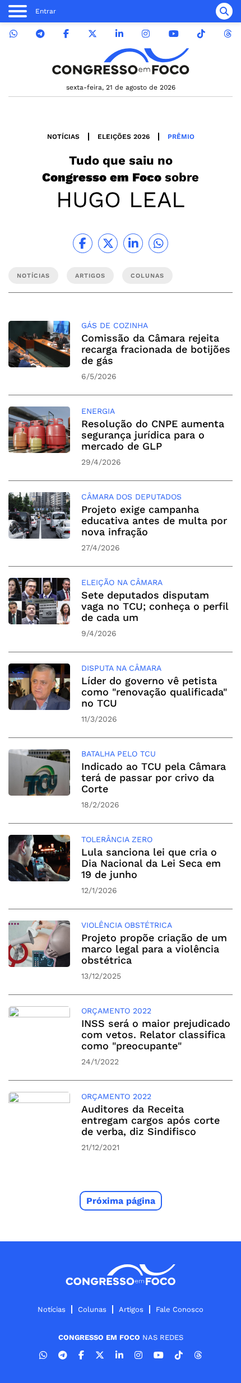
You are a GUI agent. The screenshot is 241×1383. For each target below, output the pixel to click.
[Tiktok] (201, 34)
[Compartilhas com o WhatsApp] (158, 243)
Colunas (92, 1309)
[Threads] (227, 34)
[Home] (120, 61)
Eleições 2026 (124, 137)
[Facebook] (66, 34)
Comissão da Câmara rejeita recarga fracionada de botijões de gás (155, 349)
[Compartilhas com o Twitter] (108, 243)
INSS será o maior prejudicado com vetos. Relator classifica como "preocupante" (155, 1034)
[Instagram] (146, 34)
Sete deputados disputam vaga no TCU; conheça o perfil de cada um (154, 606)
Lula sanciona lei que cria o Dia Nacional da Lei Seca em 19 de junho (151, 863)
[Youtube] (174, 34)
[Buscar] (224, 11)
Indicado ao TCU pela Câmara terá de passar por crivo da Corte (153, 777)
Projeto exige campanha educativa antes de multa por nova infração (154, 520)
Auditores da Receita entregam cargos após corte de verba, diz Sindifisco (150, 1120)
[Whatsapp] (13, 34)
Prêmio (181, 137)
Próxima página (120, 1200)
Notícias (63, 137)
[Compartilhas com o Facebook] (82, 243)
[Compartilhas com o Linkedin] (133, 243)
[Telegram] (40, 34)
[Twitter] (92, 34)
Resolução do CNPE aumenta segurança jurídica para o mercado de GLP (152, 435)
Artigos (131, 1309)
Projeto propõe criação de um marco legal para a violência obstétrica (154, 949)
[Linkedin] (119, 34)
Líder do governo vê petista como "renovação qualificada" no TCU (154, 692)
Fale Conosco (179, 1309)
